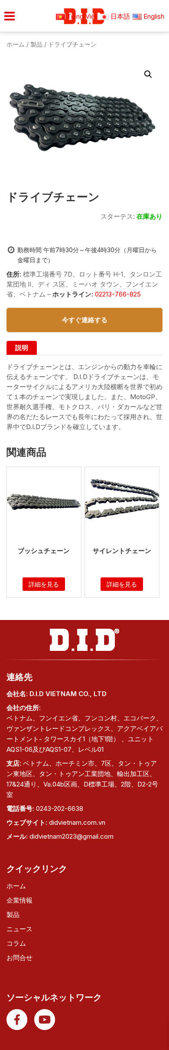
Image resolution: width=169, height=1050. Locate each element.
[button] (148, 74)
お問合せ (19, 957)
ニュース (19, 929)
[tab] (21, 348)
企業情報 (19, 900)
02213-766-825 (117, 294)
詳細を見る (44, 584)
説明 (21, 347)
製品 (36, 44)
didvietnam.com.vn (77, 822)
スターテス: (118, 216)
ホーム (15, 44)
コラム (16, 943)
